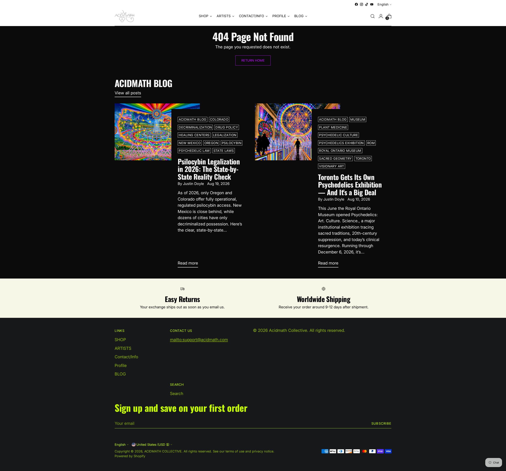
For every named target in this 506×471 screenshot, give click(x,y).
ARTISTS (123, 348)
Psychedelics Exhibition (341, 143)
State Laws (223, 151)
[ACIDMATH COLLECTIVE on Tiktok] (366, 4)
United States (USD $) (152, 445)
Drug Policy (226, 127)
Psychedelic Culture (338, 135)
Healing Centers (194, 135)
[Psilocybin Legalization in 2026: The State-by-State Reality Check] (157, 186)
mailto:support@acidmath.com (199, 339)
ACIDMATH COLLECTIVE (163, 451)
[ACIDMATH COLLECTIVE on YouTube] (372, 4)
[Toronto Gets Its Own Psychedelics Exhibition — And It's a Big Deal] (297, 186)
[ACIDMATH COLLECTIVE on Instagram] (361, 4)
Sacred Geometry (335, 158)
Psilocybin (231, 143)
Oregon (211, 143)
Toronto (363, 158)
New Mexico (190, 143)
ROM (371, 143)
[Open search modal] (373, 16)
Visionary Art (331, 166)
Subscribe (381, 423)
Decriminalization (195, 127)
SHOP (120, 339)
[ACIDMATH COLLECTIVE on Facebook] (356, 4)
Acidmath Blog (192, 119)
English (383, 4)
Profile (121, 365)
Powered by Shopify (130, 456)
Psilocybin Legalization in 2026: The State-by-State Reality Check (209, 169)
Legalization (224, 135)
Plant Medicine (333, 127)
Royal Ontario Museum (340, 151)
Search (176, 393)
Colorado (219, 119)
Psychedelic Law (194, 151)
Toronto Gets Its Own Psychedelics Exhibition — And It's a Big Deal (350, 184)
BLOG (120, 374)
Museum (357, 119)
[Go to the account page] (381, 16)
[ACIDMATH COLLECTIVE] (124, 16)
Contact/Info (126, 356)
